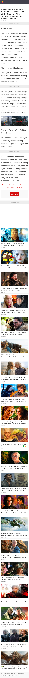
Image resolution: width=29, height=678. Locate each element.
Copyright (18, 675)
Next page (14, 194)
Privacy (14, 675)
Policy (6, 675)
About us (3, 675)
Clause (10, 675)
